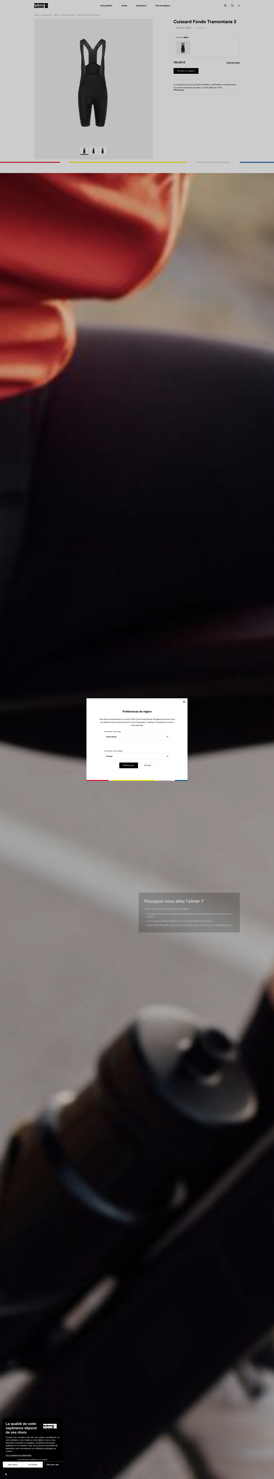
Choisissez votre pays (112, 731)
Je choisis (32, 1464)
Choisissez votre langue (113, 751)
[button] (6, 1474)
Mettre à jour (128, 765)
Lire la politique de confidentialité (18, 1455)
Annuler (147, 765)
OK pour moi (53, 1464)
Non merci (12, 1464)
